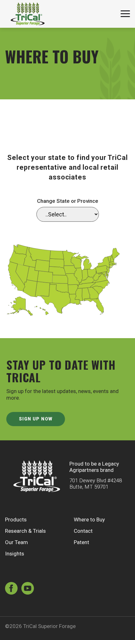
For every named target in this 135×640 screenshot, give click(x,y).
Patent (81, 542)
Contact (83, 531)
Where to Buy (89, 519)
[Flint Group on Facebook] (11, 589)
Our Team (16, 542)
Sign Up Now (35, 418)
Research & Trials (25, 531)
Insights (14, 553)
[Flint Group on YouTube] (27, 589)
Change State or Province (67, 201)
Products (16, 519)
